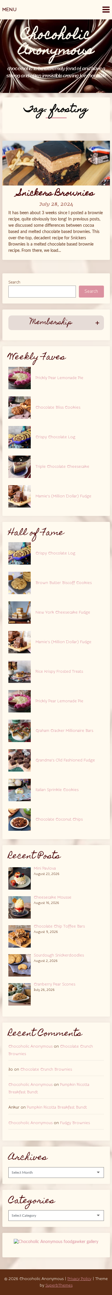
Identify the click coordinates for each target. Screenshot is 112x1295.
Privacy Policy (79, 1278)
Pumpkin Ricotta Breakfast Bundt (57, 1107)
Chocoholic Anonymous (30, 1046)
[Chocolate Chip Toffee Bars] (21, 936)
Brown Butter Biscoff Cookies (64, 582)
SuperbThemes (59, 1285)
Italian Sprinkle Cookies (57, 789)
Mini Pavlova (45, 868)
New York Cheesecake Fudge (63, 612)
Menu (9, 9)
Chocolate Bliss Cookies (58, 407)
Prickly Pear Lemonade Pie (59, 378)
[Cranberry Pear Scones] (21, 994)
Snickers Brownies (56, 194)
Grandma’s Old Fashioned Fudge (65, 760)
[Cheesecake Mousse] (21, 907)
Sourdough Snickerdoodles (59, 955)
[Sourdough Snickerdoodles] (21, 965)
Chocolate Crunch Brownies (46, 1069)
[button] (56, 322)
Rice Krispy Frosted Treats (59, 671)
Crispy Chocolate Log (55, 437)
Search (14, 282)
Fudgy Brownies (75, 1123)
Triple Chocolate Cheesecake (62, 466)
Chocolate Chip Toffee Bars (59, 926)
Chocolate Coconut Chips (59, 819)
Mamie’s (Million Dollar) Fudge (63, 496)
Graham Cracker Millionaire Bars (64, 730)
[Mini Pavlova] (21, 878)
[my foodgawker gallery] (56, 1242)
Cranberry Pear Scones (54, 984)
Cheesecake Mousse (52, 897)
